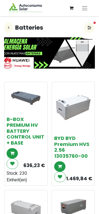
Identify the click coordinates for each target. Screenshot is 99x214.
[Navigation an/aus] (84, 8)
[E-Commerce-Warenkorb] (71, 7)
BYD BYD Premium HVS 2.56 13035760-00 (71, 147)
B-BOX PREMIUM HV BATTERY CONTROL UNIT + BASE (25, 131)
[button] (12, 153)
